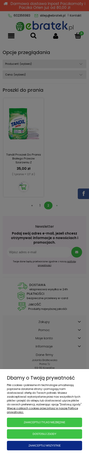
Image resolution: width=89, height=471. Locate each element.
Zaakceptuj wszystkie (45, 445)
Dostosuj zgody (44, 433)
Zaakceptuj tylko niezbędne (44, 422)
